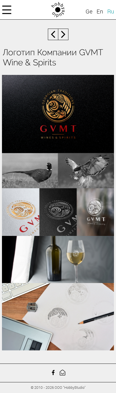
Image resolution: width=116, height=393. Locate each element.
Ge (89, 11)
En (100, 11)
